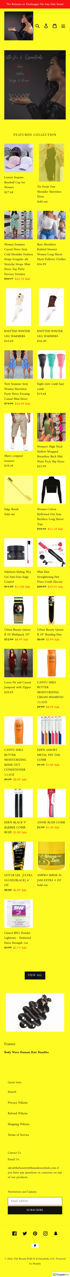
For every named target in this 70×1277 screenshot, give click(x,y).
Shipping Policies (18, 1124)
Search (12, 1092)
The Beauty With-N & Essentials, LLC (34, 1258)
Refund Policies (18, 1113)
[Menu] (63, 26)
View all (35, 975)
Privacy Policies (18, 1103)
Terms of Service (18, 1135)
